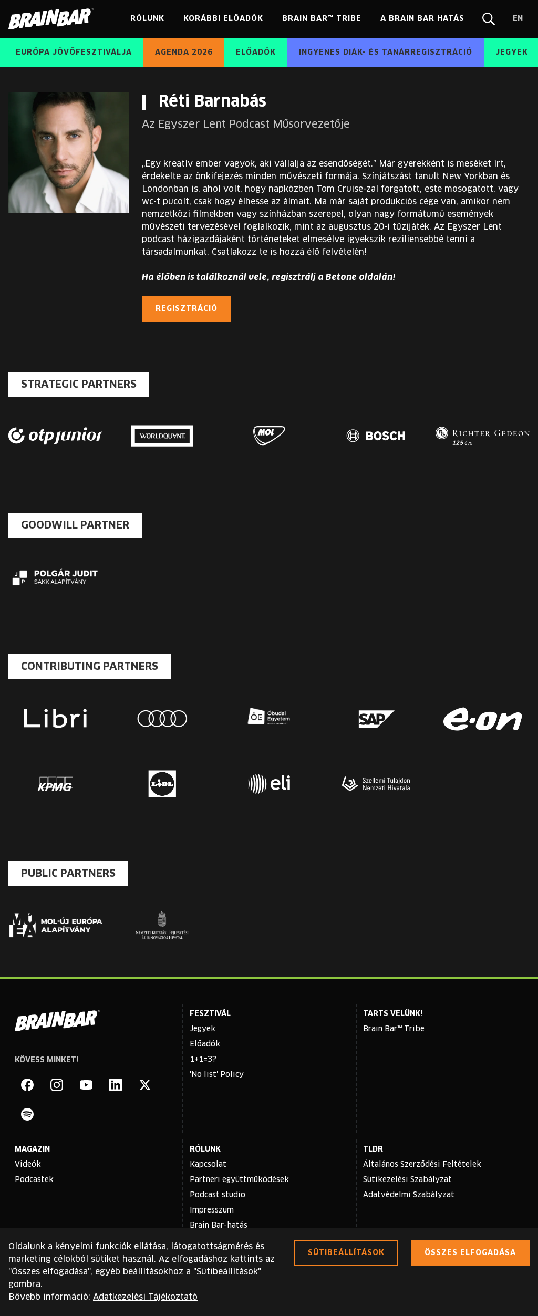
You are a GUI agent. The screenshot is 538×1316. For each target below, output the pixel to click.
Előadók (205, 1044)
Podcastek (34, 1180)
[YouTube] (86, 1084)
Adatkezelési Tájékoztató (145, 1297)
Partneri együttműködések (239, 1180)
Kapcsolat (208, 1164)
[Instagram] (56, 1084)
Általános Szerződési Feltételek (422, 1164)
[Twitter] (145, 1084)
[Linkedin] (115, 1084)
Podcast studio (217, 1195)
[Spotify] (27, 1114)
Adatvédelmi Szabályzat (408, 1195)
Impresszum (212, 1210)
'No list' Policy (217, 1075)
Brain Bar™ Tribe (394, 1029)
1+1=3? (203, 1059)
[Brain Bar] (54, 18)
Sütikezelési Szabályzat (407, 1180)
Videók (28, 1164)
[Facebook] (27, 1084)
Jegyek (202, 1029)
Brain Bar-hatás (218, 1225)
